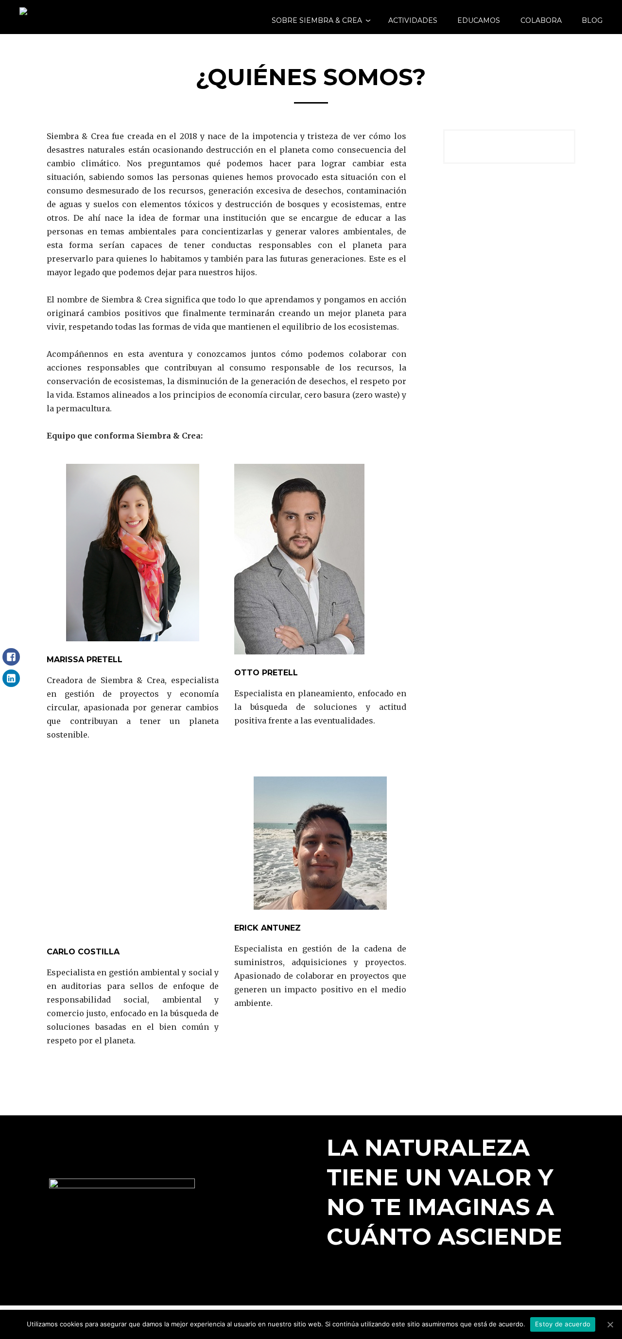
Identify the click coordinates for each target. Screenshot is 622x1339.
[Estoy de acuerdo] (610, 1324)
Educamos (478, 20)
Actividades (412, 20)
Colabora (541, 20)
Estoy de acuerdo (562, 1324)
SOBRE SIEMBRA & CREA (317, 20)
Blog (592, 20)
